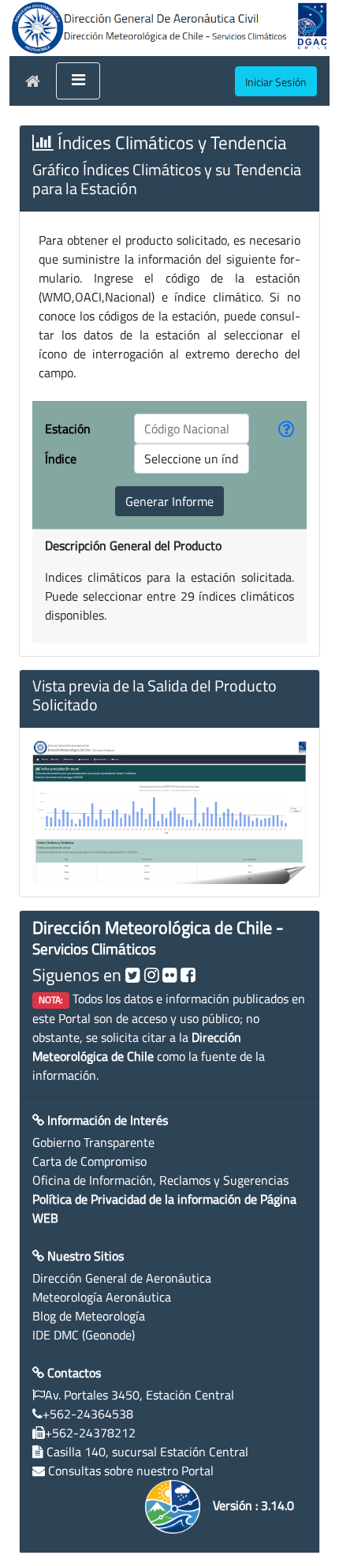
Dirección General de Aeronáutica (121, 1277)
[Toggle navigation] (78, 81)
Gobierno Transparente (93, 1142)
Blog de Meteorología (88, 1315)
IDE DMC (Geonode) (83, 1334)
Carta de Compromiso (89, 1161)
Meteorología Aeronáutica (101, 1296)
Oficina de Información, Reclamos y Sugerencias (160, 1180)
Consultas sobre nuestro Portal (131, 1470)
